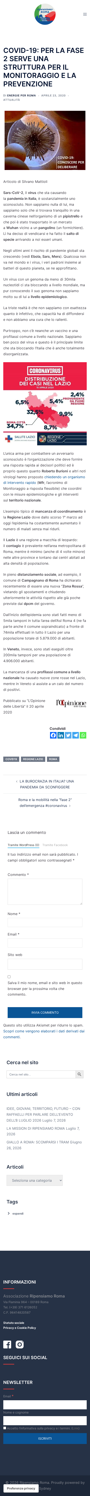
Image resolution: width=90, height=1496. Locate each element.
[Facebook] (53, 735)
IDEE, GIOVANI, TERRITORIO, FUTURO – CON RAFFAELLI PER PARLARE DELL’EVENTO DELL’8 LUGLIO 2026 (43, 1114)
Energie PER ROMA (21, 95)
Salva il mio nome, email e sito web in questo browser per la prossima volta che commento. (45, 989)
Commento (18, 874)
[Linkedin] (60, 735)
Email (13, 934)
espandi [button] (18, 1213)
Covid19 (11, 759)
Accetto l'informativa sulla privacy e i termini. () (43, 1428)
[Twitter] (68, 735)
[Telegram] (75, 735)
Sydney (45, 1488)
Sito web (15, 954)
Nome (14, 914)
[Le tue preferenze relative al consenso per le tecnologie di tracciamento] (21, 1488)
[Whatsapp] (83, 735)
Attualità (11, 99)
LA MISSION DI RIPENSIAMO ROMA (36, 1128)
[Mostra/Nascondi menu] (85, 14)
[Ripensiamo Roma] (45, 14)
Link (75, 1428)
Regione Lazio (33, 759)
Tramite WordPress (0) (23, 845)
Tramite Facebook (55, 845)
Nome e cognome (16, 1412)
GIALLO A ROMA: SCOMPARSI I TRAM (38, 1142)
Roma (53, 759)
